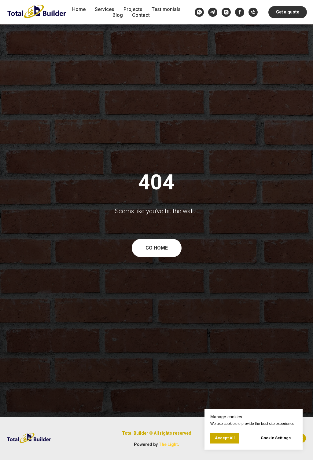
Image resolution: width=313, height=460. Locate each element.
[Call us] (253, 12)
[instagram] (226, 12)
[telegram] (212, 12)
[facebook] (239, 12)
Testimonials (166, 9)
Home (79, 9)
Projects (132, 9)
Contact (141, 15)
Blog (117, 15)
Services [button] (104, 9)
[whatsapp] (199, 12)
